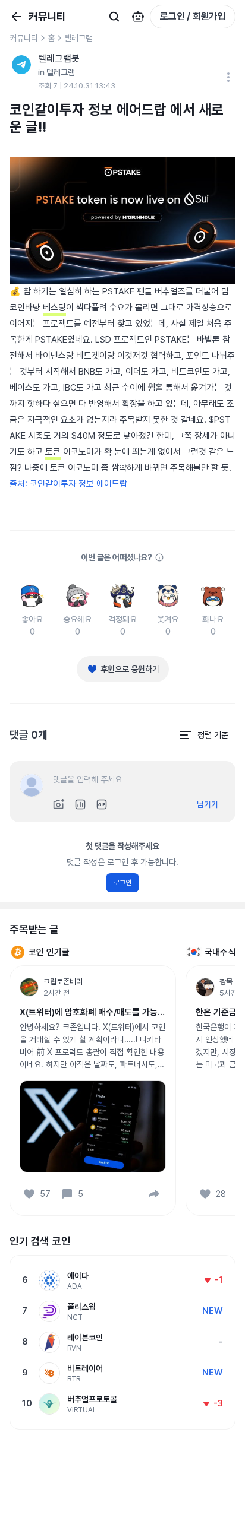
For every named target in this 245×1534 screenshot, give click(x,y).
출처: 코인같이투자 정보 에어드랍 (68, 483)
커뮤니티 (24, 38)
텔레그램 (78, 38)
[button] (154, 1194)
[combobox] (203, 735)
